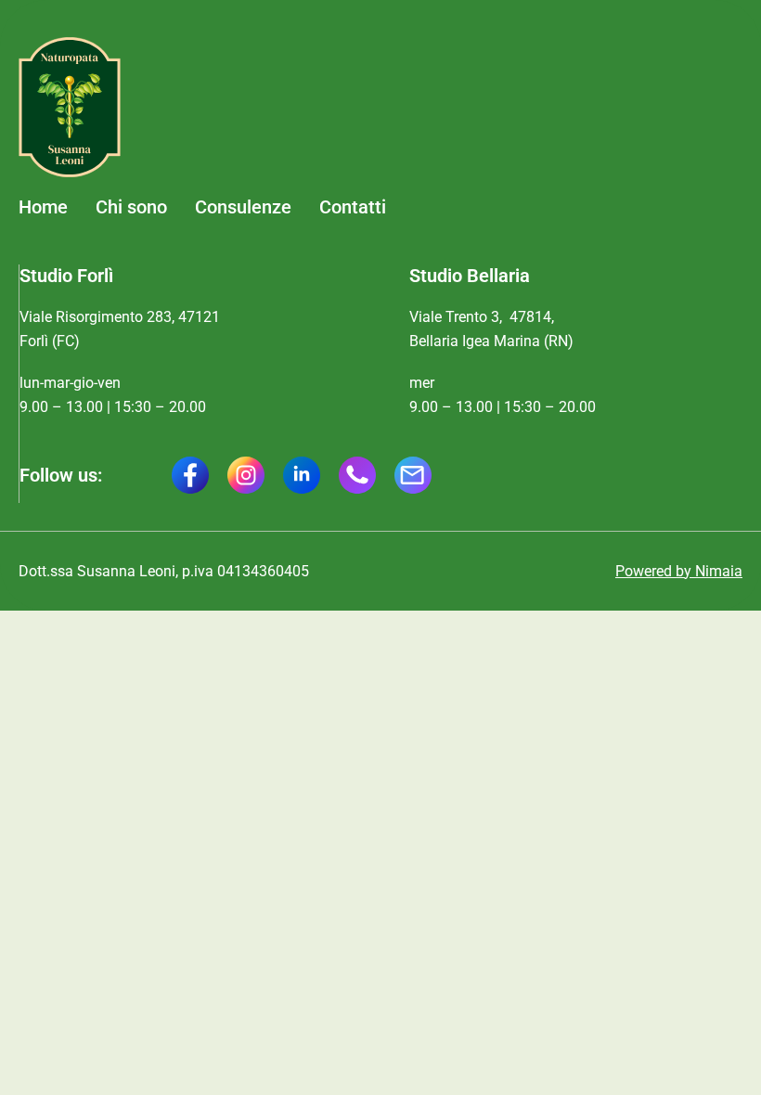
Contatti (352, 207)
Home (43, 207)
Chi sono (131, 207)
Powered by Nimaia (678, 571)
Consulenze (243, 207)
